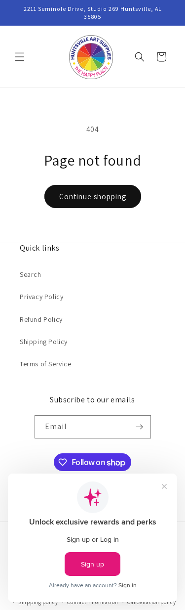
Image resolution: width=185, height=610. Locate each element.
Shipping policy (38, 602)
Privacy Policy (41, 296)
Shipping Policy (44, 341)
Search (30, 274)
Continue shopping (92, 196)
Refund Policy (41, 319)
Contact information (92, 602)
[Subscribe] (139, 426)
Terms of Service (46, 363)
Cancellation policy (151, 602)
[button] (20, 57)
